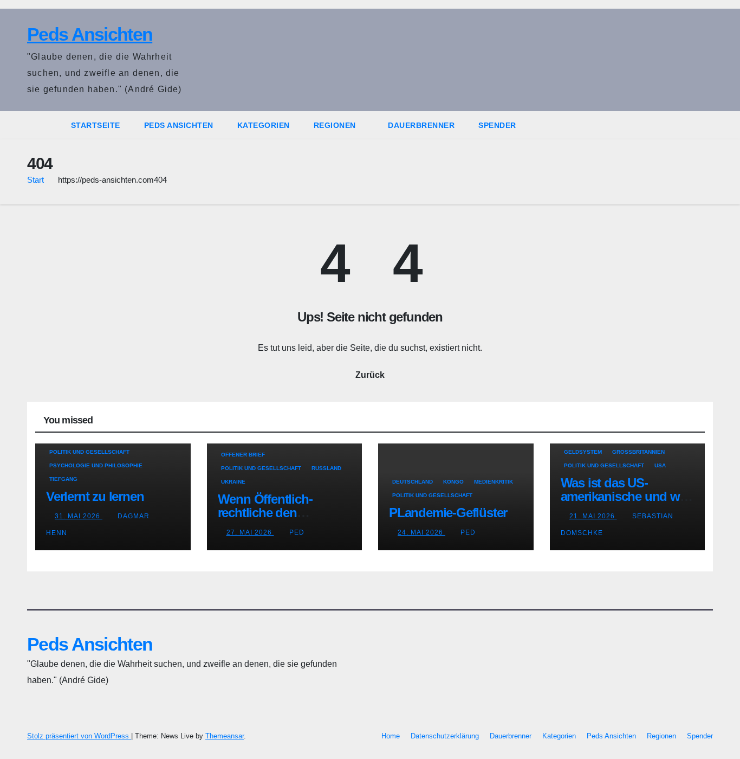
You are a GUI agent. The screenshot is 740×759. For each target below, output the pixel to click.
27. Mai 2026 (250, 532)
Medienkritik (493, 482)
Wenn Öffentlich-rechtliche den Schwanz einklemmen (279, 512)
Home (390, 736)
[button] (705, 125)
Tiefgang (63, 479)
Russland (326, 468)
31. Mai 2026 (78, 516)
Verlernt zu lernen (95, 496)
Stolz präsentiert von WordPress (79, 736)
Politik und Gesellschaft (89, 452)
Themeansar (224, 736)
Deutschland (412, 482)
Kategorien (263, 125)
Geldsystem (583, 452)
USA (660, 465)
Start (35, 179)
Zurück (370, 375)
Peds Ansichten (89, 34)
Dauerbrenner (421, 125)
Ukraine (233, 482)
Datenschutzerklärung (445, 736)
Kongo (453, 482)
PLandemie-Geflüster (448, 512)
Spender (497, 125)
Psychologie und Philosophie (95, 465)
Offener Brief (243, 455)
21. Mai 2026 (593, 516)
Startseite (95, 125)
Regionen (336, 125)
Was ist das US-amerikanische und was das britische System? (627, 496)
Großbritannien (638, 452)
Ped (296, 532)
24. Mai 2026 (421, 532)
